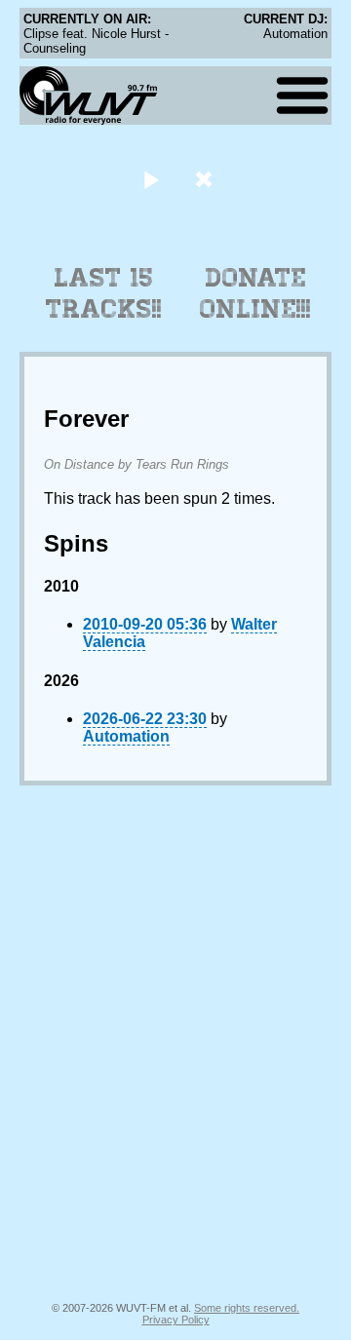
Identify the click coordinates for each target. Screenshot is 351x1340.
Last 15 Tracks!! (104, 293)
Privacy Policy (176, 1319)
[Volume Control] (206, 179)
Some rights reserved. (246, 1308)
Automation (126, 736)
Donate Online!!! (255, 293)
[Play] (151, 179)
